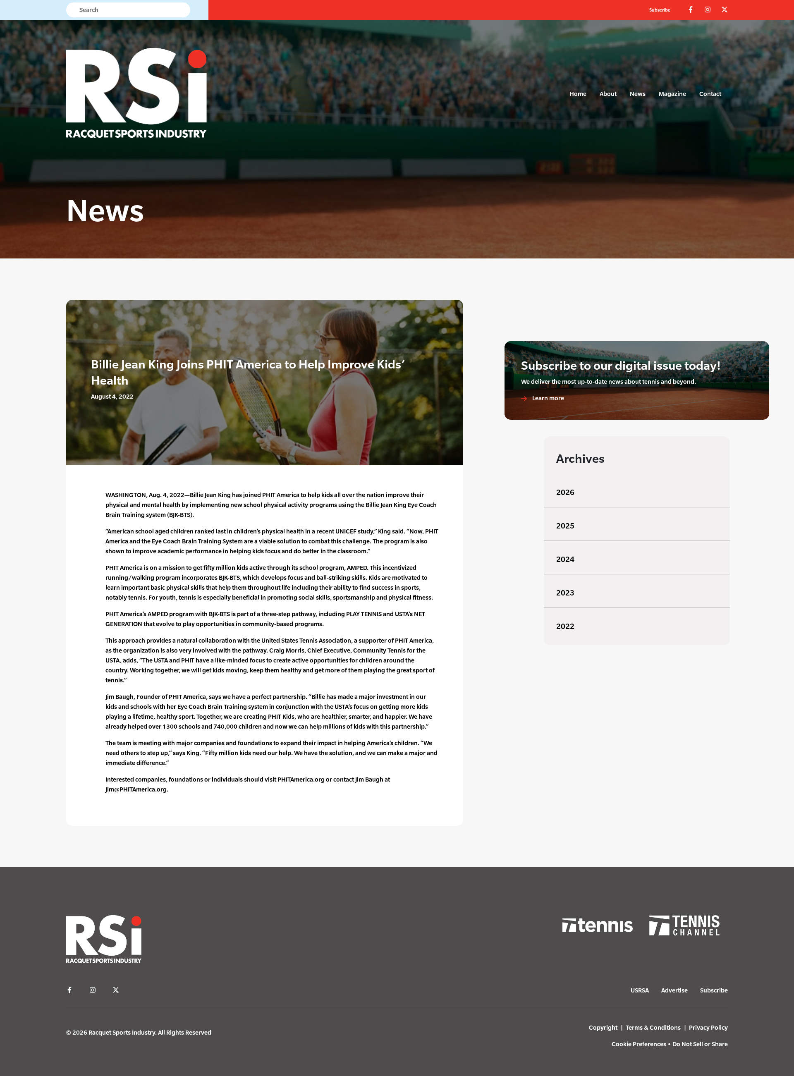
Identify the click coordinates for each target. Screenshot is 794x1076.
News (638, 93)
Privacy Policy (708, 1027)
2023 (565, 592)
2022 (565, 626)
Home (577, 93)
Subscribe (659, 9)
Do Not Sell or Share (700, 1043)
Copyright (603, 1027)
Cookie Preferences (639, 1043)
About (608, 93)
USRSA (640, 990)
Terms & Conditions (653, 1027)
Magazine (672, 93)
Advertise (674, 990)
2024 (565, 559)
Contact (710, 93)
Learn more (547, 398)
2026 (565, 492)
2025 (565, 525)
